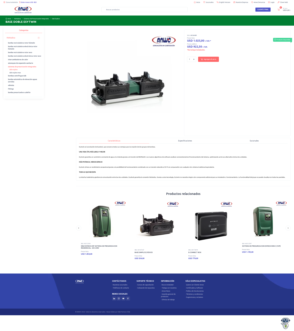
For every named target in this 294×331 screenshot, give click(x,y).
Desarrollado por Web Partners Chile (118, 312)
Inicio (198, 2)
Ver (122, 254)
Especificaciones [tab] (185, 141)
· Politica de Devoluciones (194, 291)
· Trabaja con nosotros (169, 288)
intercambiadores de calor (18, 59)
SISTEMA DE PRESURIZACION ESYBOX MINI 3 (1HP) (261, 246)
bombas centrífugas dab (17, 76)
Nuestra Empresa (242, 2)
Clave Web (284, 2)
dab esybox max (15, 73)
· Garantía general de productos (168, 295)
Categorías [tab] (23, 30)
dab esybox (13, 69)
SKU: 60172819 (193, 250)
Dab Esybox (56, 18)
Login (272, 2)
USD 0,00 (286, 9)
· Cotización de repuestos (146, 288)
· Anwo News (165, 291)
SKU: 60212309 (85, 243)
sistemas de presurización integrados (22, 67)
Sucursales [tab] (254, 141)
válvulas (11, 85)
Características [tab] (114, 141)
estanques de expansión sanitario (20, 63)
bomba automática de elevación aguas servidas (22, 80)
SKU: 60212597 (247, 243)
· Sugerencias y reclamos (194, 297)
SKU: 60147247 (139, 250)
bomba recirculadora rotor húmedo (21, 43)
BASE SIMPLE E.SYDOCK (144, 252)
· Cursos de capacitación (145, 285)
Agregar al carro (210, 59)
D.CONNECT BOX (194, 252)
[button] (23, 38)
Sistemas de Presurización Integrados (36, 18)
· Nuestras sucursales (119, 285)
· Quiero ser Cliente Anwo (194, 285)
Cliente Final (263, 9)
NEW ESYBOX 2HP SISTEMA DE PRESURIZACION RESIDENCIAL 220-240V (99, 247)
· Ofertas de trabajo (168, 300)
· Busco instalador (167, 285)
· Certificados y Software (194, 288)
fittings (11, 89)
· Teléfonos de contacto (120, 288)
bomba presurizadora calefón (19, 92)
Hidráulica (17, 18)
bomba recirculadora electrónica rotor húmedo (22, 48)
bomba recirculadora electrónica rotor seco (24, 56)
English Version (224, 2)
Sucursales (210, 2)
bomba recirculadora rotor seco (20, 52)
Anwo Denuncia (259, 2)
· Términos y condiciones (194, 294)
